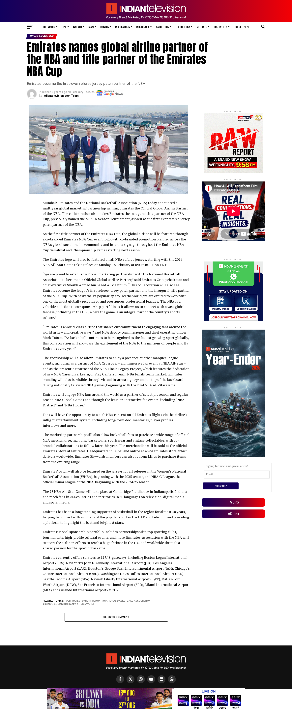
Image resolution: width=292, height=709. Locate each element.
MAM (91, 27)
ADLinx (233, 514)
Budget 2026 (241, 27)
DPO (64, 27)
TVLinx (233, 502)
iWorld (77, 27)
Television (49, 27)
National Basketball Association (127, 601)
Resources (142, 27)
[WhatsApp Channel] (172, 679)
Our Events (220, 27)
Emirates (74, 601)
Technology (182, 27)
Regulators (122, 27)
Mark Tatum (92, 601)
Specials (201, 27)
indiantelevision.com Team (61, 95)
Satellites (162, 27)
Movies (104, 27)
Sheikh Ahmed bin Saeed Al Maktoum (69, 604)
